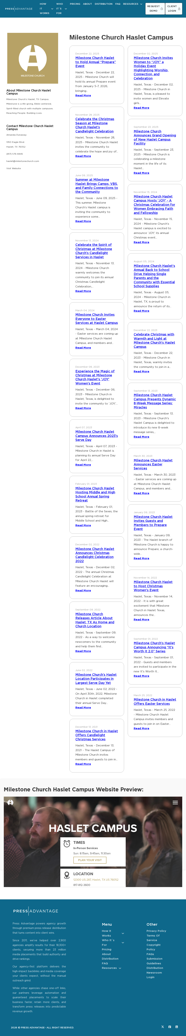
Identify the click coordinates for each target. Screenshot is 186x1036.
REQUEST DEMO (153, 8)
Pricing (75, 4)
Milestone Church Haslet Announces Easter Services (153, 464)
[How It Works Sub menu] (52, 9)
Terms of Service (153, 938)
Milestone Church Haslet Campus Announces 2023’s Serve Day (96, 436)
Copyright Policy (154, 947)
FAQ (117, 4)
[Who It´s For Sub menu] (66, 9)
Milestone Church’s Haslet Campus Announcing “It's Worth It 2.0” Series (154, 647)
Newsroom (154, 973)
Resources (130, 4)
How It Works (44, 8)
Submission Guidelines (154, 961)
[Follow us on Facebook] (170, 1026)
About (87, 4)
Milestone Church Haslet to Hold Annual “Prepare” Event (95, 62)
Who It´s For (59, 8)
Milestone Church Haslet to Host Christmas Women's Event (153, 586)
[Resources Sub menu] (141, 4)
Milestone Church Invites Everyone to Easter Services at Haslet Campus (96, 318)
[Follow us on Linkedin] (176, 1026)
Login (150, 977)
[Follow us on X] (162, 1026)
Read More (83, 95)
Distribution (103, 4)
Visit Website (13, 168)
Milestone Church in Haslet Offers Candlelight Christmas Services (96, 735)
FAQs (150, 954)
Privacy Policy (156, 931)
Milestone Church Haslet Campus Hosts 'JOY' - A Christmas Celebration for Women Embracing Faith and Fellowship (154, 204)
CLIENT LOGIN (172, 8)
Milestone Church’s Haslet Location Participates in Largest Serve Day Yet (96, 678)
